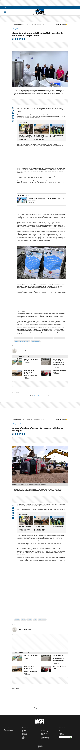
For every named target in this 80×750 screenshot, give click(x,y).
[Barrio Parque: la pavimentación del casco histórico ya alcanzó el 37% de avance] (46, 361)
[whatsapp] (15, 39)
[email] (22, 39)
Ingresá (74, 12)
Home (8, 7)
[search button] (5, 7)
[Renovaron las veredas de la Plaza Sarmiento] (17, 361)
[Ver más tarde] (13, 39)
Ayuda (45, 743)
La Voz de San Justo (25, 351)
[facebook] (17, 39)
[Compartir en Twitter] (20, 39)
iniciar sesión (36, 395)
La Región (20, 7)
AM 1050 (62, 7)
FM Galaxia (67, 7)
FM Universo (72, 7)
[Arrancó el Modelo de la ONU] (46, 373)
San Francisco (14, 7)
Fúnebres (31, 7)
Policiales (26, 7)
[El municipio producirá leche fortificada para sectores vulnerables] (22, 200)
